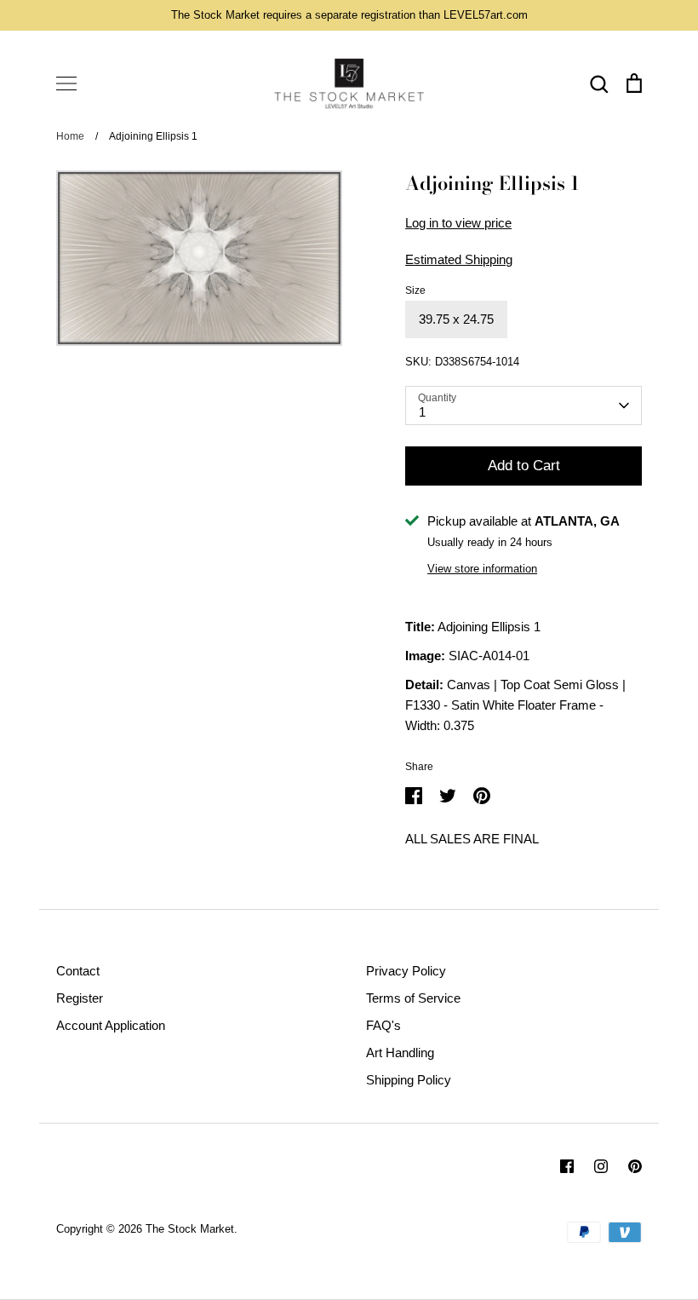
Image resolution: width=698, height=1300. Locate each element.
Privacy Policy (406, 970)
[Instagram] (601, 1166)
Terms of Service (413, 998)
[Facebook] (567, 1166)
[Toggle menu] (66, 83)
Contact (78, 970)
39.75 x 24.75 (456, 319)
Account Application (110, 1025)
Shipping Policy (408, 1080)
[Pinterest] (635, 1166)
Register (79, 998)
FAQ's (383, 1025)
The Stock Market (190, 1228)
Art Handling (400, 1052)
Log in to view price (458, 223)
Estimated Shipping (458, 259)
